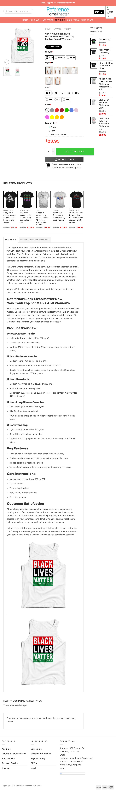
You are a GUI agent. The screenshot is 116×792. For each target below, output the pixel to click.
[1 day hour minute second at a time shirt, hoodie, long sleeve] (10, 199)
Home (25, 20)
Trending (60, 20)
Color (48, 104)
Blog (69, 20)
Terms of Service (10, 763)
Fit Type (49, 52)
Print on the (51, 123)
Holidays (34, 20)
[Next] (38, 46)
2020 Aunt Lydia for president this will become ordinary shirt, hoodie (76, 217)
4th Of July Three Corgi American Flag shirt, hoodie (59, 216)
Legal (33, 768)
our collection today (36, 289)
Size (47, 87)
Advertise (47, 20)
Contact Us (36, 749)
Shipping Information (41, 753)
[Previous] (7, 46)
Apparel (57, 29)
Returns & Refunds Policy (14, 753)
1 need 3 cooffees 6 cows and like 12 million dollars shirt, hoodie (42, 219)
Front (53, 127)
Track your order (84, 20)
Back (53, 131)
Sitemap (6, 768)
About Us (6, 749)
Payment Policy (38, 758)
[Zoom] (6, 62)
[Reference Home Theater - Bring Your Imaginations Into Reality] (58, 11)
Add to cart (75, 151)
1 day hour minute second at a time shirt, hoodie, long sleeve (9, 217)
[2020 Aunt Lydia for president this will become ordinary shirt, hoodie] (76, 199)
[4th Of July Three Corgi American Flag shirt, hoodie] (60, 199)
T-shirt (67, 29)
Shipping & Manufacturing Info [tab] (34, 240)
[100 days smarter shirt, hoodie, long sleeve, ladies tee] (27, 199)
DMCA (34, 763)
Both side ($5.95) (59, 134)
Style (49, 63)
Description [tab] (10, 240)
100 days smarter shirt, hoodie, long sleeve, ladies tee (26, 217)
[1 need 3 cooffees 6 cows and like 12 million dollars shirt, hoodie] (43, 199)
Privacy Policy (8, 758)
